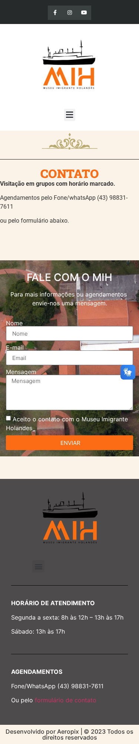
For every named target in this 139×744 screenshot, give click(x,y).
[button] (69, 115)
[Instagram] (69, 13)
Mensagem (21, 372)
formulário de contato (65, 700)
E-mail (15, 347)
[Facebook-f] (55, 13)
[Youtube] (84, 13)
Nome (14, 323)
